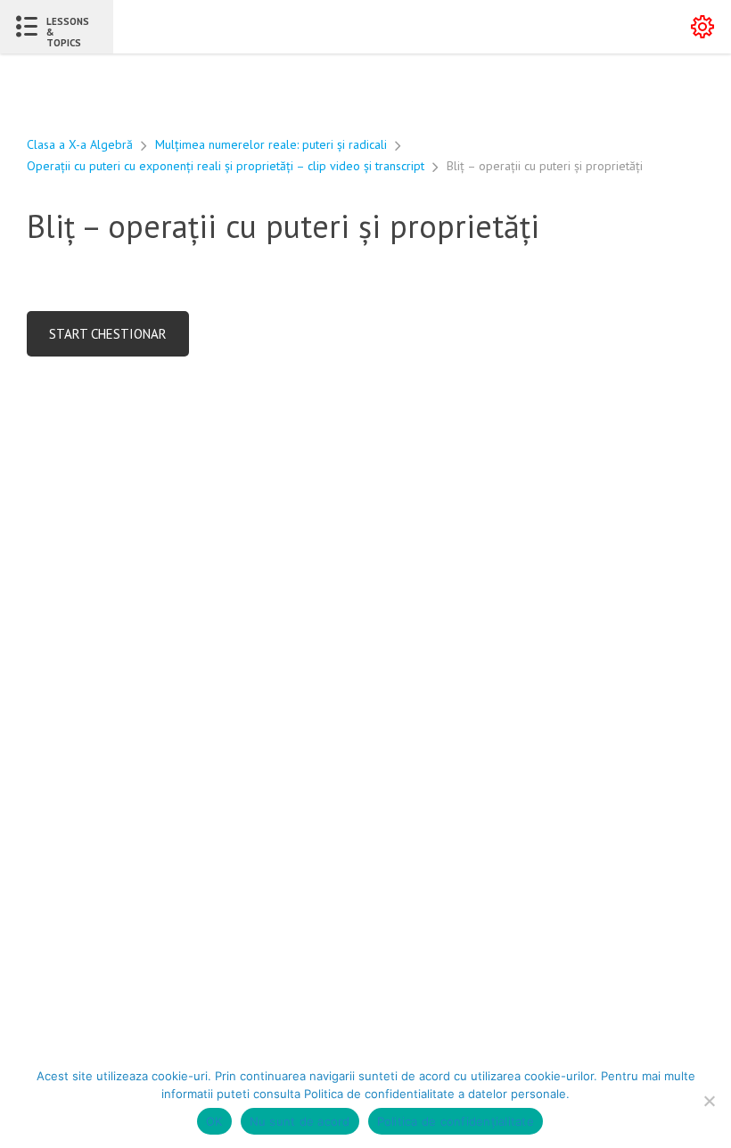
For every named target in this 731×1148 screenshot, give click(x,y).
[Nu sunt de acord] (709, 1101)
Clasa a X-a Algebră (80, 144)
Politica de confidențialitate (455, 1121)
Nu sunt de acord (300, 1121)
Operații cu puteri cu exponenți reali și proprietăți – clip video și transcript (225, 166)
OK (214, 1121)
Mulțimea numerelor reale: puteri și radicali (271, 144)
